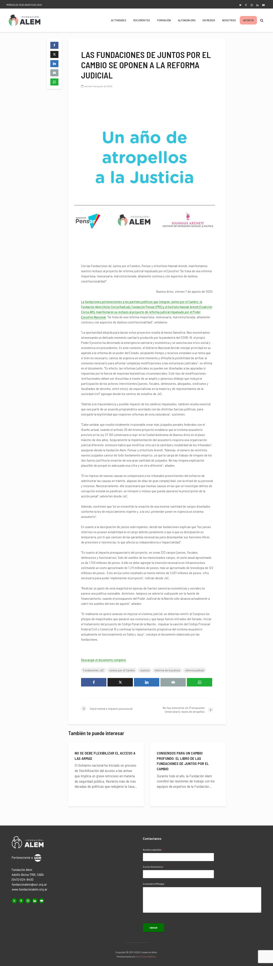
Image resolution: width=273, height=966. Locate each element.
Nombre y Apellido (153, 849)
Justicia (145, 670)
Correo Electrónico (154, 866)
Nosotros (229, 20)
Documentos (141, 20)
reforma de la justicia (167, 670)
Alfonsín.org (187, 20)
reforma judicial (194, 670)
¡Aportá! (248, 20)
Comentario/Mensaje (154, 883)
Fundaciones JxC (93, 670)
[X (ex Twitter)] (14, 900)
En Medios (209, 20)
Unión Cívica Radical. (146, 956)
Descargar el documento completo (103, 660)
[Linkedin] (34, 900)
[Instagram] (27, 900)
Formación (164, 20)
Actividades (118, 20)
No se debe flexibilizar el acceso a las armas (105, 756)
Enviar (153, 927)
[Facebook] (21, 900)
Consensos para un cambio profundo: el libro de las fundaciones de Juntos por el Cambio (183, 761)
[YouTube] (41, 900)
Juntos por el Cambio (122, 670)
